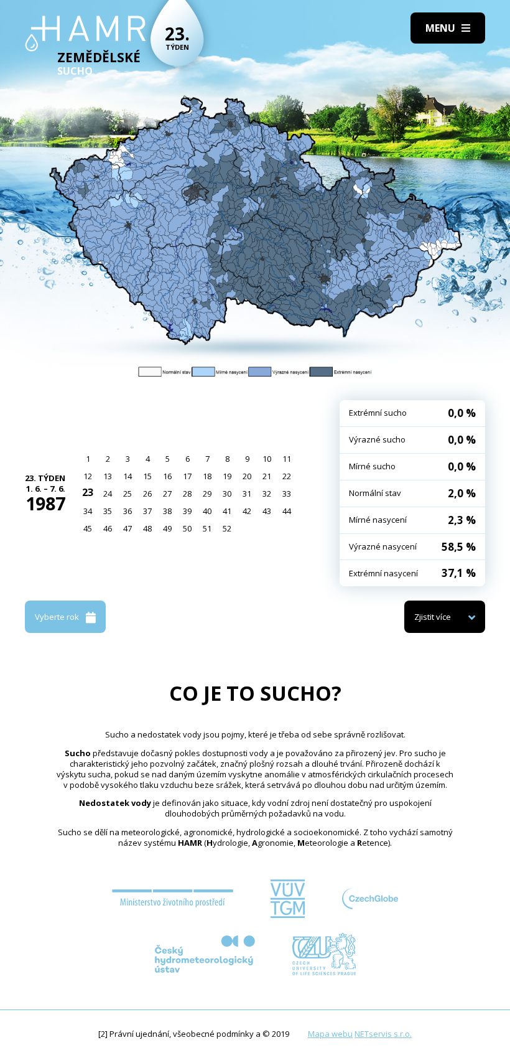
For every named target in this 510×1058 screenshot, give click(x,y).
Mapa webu (330, 1033)
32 (266, 493)
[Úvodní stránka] (85, 34)
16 (167, 476)
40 (207, 511)
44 (286, 511)
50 (187, 528)
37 (147, 511)
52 (227, 528)
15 (147, 476)
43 (266, 511)
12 (87, 476)
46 (107, 528)
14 (127, 476)
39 (187, 511)
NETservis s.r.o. (383, 1033)
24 (107, 493)
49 (167, 528)
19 (227, 476)
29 (207, 493)
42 (247, 511)
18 (207, 476)
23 (87, 492)
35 (107, 511)
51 (207, 528)
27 (167, 493)
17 (187, 476)
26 (147, 493)
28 (187, 493)
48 (147, 528)
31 (247, 493)
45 (87, 528)
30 (227, 493)
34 (87, 511)
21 (266, 476)
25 (127, 493)
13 (107, 476)
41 (227, 511)
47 (127, 528)
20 (247, 476)
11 (286, 458)
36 (127, 511)
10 (266, 458)
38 (167, 511)
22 (286, 476)
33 (286, 493)
